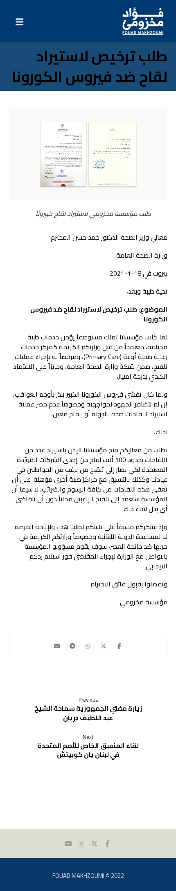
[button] (119, 646)
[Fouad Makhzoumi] (142, 21)
